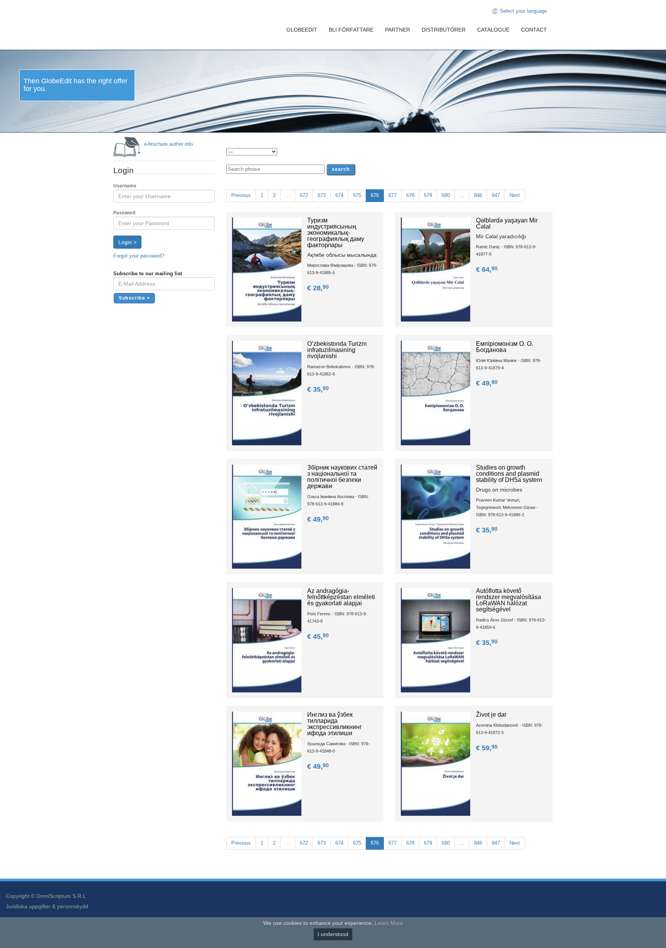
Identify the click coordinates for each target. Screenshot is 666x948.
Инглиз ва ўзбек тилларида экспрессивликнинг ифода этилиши (334, 723)
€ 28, (318, 288)
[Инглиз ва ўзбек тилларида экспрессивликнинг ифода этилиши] (266, 763)
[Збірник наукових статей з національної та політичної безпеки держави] (266, 516)
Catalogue (493, 30)
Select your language (523, 11)
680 (446, 195)
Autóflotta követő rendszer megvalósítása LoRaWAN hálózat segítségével (508, 600)
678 (410, 195)
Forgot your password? (138, 256)
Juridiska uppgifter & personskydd (47, 906)
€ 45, (318, 636)
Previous (241, 195)
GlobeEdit (301, 30)
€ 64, (487, 269)
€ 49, (487, 383)
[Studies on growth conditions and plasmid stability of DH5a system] (435, 516)
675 (357, 195)
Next (515, 195)
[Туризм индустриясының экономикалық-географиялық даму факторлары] (266, 269)
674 (339, 195)
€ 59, (487, 748)
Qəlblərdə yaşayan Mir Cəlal (507, 223)
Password (124, 213)
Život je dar (491, 714)
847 (496, 195)
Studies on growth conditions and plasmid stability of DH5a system (509, 473)
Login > (127, 242)
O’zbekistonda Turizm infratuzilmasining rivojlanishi (337, 349)
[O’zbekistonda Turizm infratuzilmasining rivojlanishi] (266, 393)
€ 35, (318, 389)
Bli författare (351, 30)
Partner (397, 30)
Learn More (389, 923)
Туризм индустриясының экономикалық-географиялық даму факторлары (335, 232)
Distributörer (444, 30)
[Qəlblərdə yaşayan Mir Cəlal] (435, 269)
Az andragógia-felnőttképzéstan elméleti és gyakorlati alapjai (341, 597)
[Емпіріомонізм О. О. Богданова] (435, 393)
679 (428, 195)
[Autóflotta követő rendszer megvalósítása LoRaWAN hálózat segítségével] (435, 640)
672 (304, 195)
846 (478, 195)
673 (322, 195)
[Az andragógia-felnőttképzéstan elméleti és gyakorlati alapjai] (266, 640)
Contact (534, 30)
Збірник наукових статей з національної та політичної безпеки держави (342, 476)
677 (392, 195)
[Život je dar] (435, 763)
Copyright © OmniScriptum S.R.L (46, 896)
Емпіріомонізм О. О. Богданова (504, 346)
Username (124, 186)
